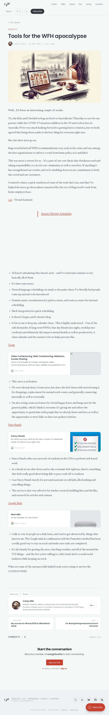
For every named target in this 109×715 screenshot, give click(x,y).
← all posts (14, 22)
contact (99, 4)
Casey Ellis (20, 44)
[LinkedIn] (82, 699)
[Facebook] (95, 699)
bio (80, 4)
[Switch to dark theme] (26, 11)
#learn (25, 594)
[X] (75, 699)
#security (14, 594)
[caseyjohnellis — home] (7, 4)
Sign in (9, 11)
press (72, 4)
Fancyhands (14, 425)
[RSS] (102, 699)
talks (63, 4)
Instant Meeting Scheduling (56, 214)
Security (12, 29)
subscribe (74, 710)
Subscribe (37, 11)
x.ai (10, 200)
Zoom (11, 345)
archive (64, 710)
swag (88, 4)
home (54, 4)
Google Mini (15, 503)
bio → (92, 605)
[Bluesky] (88, 699)
